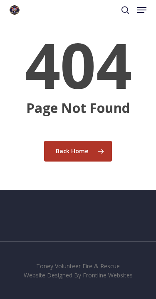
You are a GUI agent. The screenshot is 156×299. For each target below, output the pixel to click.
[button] (141, 10)
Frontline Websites (108, 275)
